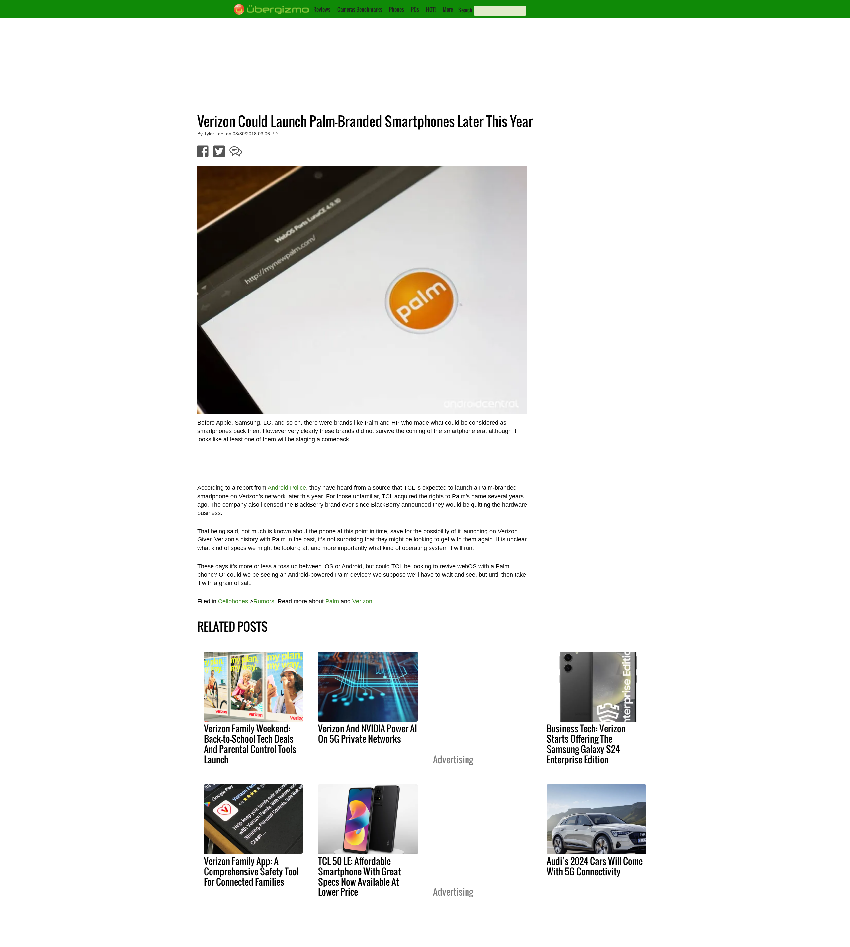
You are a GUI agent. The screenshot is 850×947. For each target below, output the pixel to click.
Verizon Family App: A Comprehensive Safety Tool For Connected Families (251, 871)
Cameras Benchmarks (359, 9)
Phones (396, 9)
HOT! (431, 9)
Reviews (321, 9)
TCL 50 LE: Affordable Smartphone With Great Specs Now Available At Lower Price (359, 876)
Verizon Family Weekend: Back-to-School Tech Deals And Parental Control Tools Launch (250, 744)
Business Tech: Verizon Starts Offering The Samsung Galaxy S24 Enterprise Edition (586, 744)
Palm (332, 601)
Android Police (287, 487)
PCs (415, 9)
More (448, 9)
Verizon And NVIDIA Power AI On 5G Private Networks (367, 733)
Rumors (263, 601)
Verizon (362, 601)
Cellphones (233, 601)
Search (465, 10)
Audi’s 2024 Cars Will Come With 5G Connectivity (595, 866)
